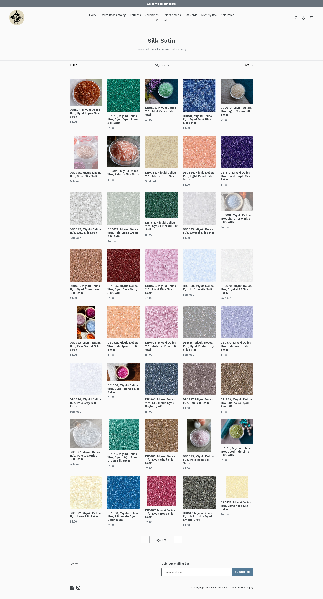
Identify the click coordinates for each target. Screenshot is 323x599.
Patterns (135, 15)
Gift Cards (191, 15)
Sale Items (227, 15)
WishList (161, 20)
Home (93, 15)
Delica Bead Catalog (113, 15)
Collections (152, 15)
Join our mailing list (175, 563)
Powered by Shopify (242, 587)
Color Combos (172, 15)
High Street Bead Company (213, 587)
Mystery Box (209, 15)
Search (74, 564)
